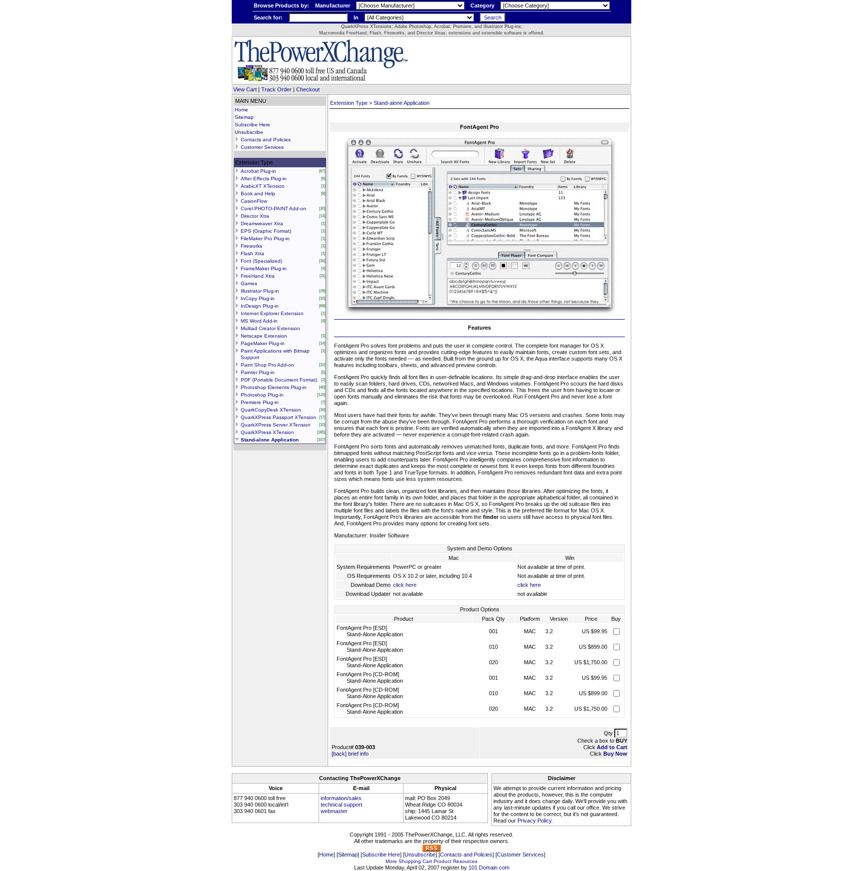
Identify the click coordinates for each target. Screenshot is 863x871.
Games (249, 283)
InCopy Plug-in (258, 298)
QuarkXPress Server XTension (276, 425)
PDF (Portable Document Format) (279, 380)
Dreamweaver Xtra (262, 223)
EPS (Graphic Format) (266, 231)
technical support (341, 805)
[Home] (321, 80)
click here (405, 585)
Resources (465, 861)
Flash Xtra (252, 253)
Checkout (308, 89)
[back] (339, 754)
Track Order (276, 89)
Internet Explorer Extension (272, 313)
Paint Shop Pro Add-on (267, 365)
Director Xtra (255, 216)
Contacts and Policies (266, 139)
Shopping (410, 861)
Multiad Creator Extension (270, 328)
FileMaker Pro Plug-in (265, 238)
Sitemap (244, 117)
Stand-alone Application (270, 439)
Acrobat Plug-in (258, 171)
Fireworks (251, 246)
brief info (358, 754)
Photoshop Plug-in (262, 395)
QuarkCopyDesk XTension (271, 410)
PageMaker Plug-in (263, 343)
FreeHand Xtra (258, 276)
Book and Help (258, 193)
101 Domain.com (488, 868)
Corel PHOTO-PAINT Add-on (273, 208)
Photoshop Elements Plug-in (274, 387)
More (391, 861)
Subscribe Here (252, 124)
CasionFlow (254, 201)
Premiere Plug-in (260, 402)
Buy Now (615, 754)
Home (241, 109)
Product (442, 861)
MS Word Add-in (259, 321)
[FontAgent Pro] (479, 312)
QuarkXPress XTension (267, 432)
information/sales (341, 798)
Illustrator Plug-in (260, 291)
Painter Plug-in (258, 372)
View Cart (245, 89)
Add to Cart (612, 747)
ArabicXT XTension (263, 186)
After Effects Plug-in (264, 178)
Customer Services (262, 147)
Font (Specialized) (261, 261)
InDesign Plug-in (260, 306)
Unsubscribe (249, 132)
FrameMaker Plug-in (264, 268)
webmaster (334, 811)
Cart (427, 861)
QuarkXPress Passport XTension (278, 417)
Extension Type (349, 103)
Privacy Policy (534, 821)
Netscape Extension (264, 336)
